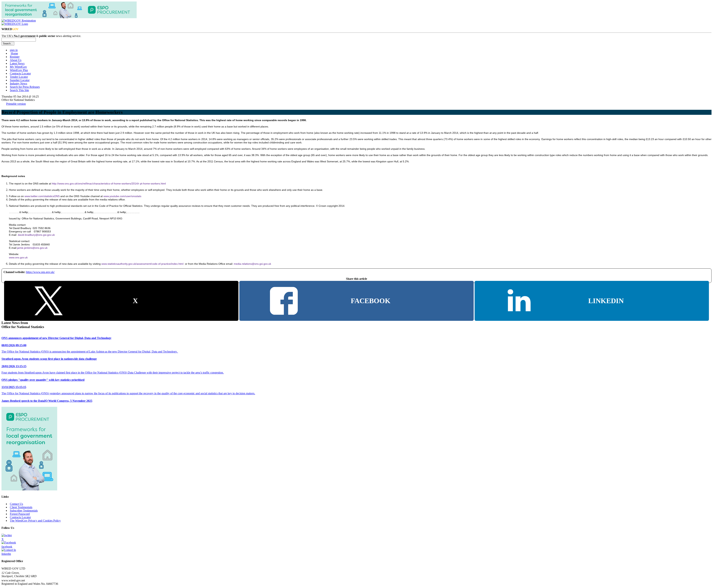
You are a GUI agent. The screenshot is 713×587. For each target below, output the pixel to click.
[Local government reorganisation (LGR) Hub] (69, 17)
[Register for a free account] (18, 20)
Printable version (16, 103)
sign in (14, 50)
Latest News (17, 63)
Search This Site (19, 90)
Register (14, 56)
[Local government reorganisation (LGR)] (29, 489)
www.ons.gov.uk (18, 257)
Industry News (18, 83)
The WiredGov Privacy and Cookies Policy (35, 520)
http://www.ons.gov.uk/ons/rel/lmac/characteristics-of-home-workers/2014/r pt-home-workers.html (109, 183)
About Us (15, 60)
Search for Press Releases (25, 86)
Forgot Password (20, 513)
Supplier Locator (20, 80)
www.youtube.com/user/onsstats (122, 196)
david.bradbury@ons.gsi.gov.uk (36, 234)
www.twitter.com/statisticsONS (42, 196)
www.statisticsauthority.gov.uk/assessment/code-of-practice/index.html (142, 263)
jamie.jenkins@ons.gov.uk (32, 247)
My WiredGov (18, 66)
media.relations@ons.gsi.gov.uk (252, 263)
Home (14, 53)
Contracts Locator (20, 73)
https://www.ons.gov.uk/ (40, 272)
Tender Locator (19, 76)
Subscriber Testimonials (24, 510)
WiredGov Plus (19, 70)
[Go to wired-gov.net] (14, 23)
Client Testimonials (21, 507)
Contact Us (16, 503)
